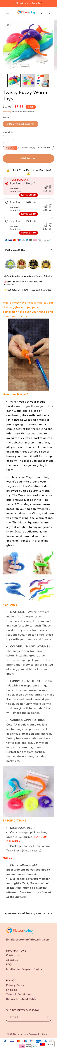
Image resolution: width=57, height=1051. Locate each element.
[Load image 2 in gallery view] (28, 80)
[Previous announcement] (6, 3)
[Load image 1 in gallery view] (14, 80)
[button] (7, 12)
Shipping (7, 111)
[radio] (28, 187)
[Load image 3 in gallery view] (43, 80)
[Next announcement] (51, 3)
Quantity (8, 132)
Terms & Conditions (18, 994)
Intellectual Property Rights (24, 969)
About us (12, 960)
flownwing (22, 1034)
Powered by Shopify (39, 1034)
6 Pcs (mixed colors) (20, 124)
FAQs (9, 964)
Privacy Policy (15, 985)
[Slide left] (3, 81)
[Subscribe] (47, 1017)
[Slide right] (53, 81)
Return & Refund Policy (21, 999)
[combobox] (47, 1044)
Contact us (13, 955)
